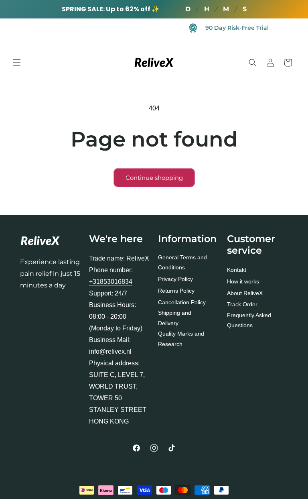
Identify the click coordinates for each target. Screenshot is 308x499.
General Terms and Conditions (182, 262)
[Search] (252, 62)
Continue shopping (154, 177)
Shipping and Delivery (174, 318)
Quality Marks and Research (181, 338)
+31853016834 (110, 281)
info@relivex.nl (110, 351)
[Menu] (17, 62)
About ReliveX (245, 293)
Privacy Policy (175, 279)
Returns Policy (176, 290)
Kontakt (236, 270)
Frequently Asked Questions (249, 320)
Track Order (242, 304)
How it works (243, 281)
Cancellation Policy (182, 302)
